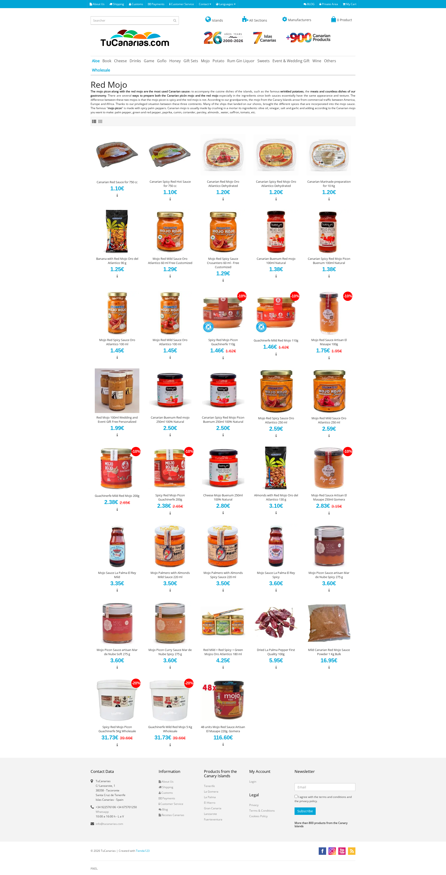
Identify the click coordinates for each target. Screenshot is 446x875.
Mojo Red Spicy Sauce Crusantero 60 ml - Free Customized (223, 263)
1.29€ (170, 269)
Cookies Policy (258, 816)
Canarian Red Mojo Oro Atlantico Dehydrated (223, 183)
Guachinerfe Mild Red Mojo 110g (276, 340)
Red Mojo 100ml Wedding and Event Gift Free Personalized (117, 419)
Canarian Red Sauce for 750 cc (117, 182)
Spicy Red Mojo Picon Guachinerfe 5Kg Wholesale (117, 729)
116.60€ (223, 737)
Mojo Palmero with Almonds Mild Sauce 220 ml (170, 575)
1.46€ (223, 350)
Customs (137, 4)
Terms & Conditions (262, 811)
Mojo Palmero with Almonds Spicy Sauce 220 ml (223, 575)
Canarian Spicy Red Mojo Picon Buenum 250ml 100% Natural (223, 419)
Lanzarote (210, 814)
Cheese (120, 60)
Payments (157, 4)
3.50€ (170, 583)
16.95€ (329, 660)
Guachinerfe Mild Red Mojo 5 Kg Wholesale (170, 729)
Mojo (205, 60)
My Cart (350, 4)
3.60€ (276, 583)
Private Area (329, 4)
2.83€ (329, 506)
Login (252, 782)
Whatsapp (102, 812)
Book (106, 60)
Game (149, 60)
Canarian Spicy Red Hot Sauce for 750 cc (170, 183)
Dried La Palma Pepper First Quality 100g (276, 652)
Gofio (162, 60)
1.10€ (117, 188)
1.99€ (117, 428)
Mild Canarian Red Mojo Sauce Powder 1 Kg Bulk (329, 652)
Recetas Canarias (172, 815)
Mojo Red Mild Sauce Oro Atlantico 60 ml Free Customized (170, 261)
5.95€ (276, 660)
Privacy (254, 805)
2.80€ (223, 506)
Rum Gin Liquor (241, 60)
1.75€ (329, 350)
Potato (218, 60)
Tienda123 (143, 851)
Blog (164, 809)
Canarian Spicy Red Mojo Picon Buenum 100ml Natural (329, 261)
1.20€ (223, 192)
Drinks (135, 60)
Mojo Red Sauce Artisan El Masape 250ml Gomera (329, 497)
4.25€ (223, 660)
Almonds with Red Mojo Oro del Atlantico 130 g (276, 497)
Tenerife (209, 786)
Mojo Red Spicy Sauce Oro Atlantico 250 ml (276, 420)
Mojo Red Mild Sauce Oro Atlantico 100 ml (170, 342)
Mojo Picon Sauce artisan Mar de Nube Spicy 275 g (328, 575)
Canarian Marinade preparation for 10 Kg (329, 183)
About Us (98, 4)
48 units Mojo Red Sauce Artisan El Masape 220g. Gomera (223, 729)
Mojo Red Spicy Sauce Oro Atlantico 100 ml (117, 342)
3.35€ (117, 583)
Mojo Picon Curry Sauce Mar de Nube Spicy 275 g (170, 652)
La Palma (210, 797)
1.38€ (276, 269)
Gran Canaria (212, 808)
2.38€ (117, 502)
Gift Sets (191, 60)
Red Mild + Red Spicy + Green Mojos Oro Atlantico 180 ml (223, 652)
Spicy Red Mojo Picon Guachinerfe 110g (223, 342)
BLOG (310, 4)
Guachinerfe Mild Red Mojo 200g (117, 496)
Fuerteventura (213, 819)
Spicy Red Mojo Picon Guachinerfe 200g (170, 497)
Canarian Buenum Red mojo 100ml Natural (276, 261)
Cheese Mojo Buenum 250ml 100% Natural (223, 497)
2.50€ (170, 428)
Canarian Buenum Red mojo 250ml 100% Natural (170, 419)
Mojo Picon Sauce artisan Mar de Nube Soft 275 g (117, 652)
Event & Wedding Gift (291, 60)
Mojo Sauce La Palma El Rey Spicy (276, 575)
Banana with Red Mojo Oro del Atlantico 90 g (117, 261)
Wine (316, 60)
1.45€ (117, 350)
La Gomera (211, 792)
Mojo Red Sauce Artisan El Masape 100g (329, 342)
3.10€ (276, 506)
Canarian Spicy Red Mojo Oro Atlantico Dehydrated (276, 183)
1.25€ (117, 269)
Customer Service (182, 4)
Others (330, 60)
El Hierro (209, 803)
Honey (175, 60)
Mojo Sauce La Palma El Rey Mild (117, 575)
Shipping (118, 4)
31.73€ (117, 737)
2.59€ (276, 429)
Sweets (263, 60)
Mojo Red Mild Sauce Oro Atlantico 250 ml (329, 420)
